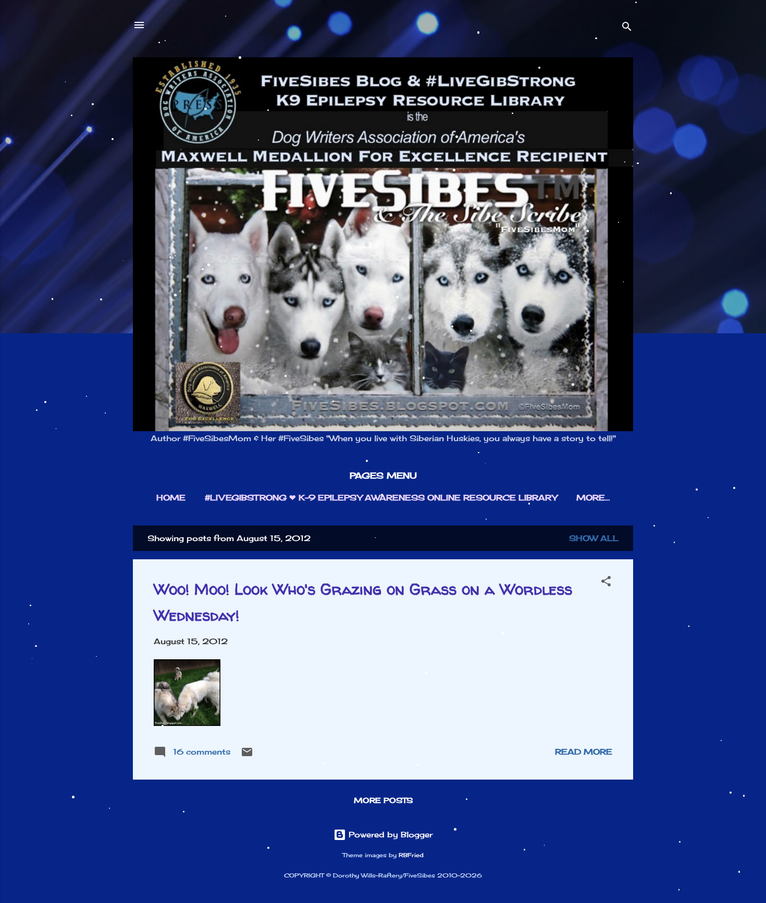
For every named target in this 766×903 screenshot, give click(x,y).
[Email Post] (247, 755)
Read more (583, 752)
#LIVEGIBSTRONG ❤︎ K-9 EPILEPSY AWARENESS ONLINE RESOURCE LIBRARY (381, 498)
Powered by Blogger (389, 834)
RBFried (411, 855)
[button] (606, 583)
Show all (594, 538)
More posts (383, 800)
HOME (171, 498)
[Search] (627, 28)
